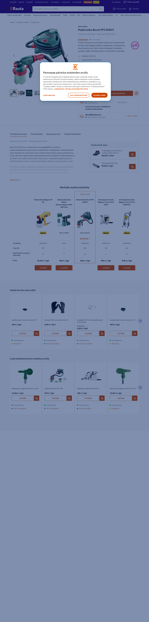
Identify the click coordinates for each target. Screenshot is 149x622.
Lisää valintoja (49, 95)
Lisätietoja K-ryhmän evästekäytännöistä (71, 89)
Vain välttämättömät (78, 95)
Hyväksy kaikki (99, 95)
